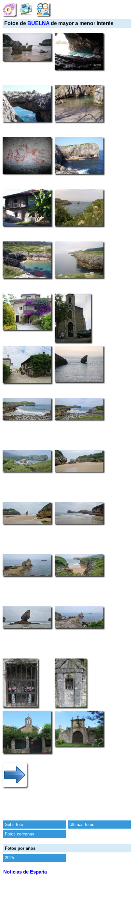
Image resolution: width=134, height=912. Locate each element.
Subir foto (14, 824)
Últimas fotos (81, 824)
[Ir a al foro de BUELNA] (42, 9)
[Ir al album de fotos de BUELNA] (26, 9)
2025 (9, 857)
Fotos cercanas (19, 834)
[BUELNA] (9, 9)
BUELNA (38, 23)
